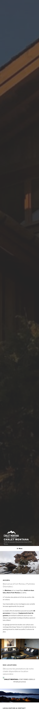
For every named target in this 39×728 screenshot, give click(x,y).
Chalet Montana (16, 539)
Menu (20, 548)
